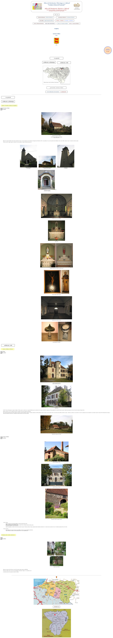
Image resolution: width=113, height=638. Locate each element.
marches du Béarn (56, 33)
